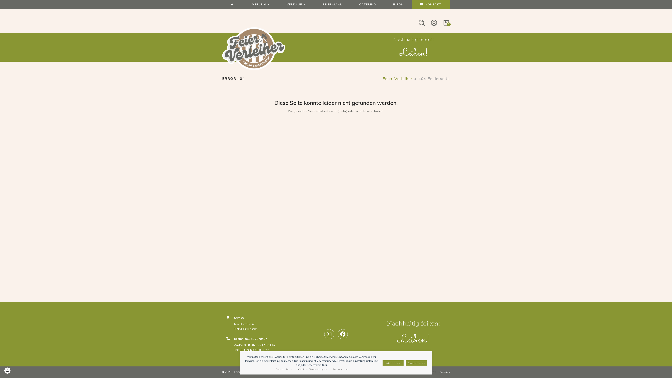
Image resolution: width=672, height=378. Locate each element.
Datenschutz (284, 369)
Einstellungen (7, 371)
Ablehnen (393, 363)
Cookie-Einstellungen (312, 369)
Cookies (444, 372)
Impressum (340, 369)
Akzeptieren (416, 363)
